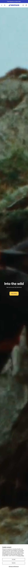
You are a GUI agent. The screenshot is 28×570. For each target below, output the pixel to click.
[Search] (4, 5)
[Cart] (26, 5)
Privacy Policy (20, 555)
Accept (13, 559)
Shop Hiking (14, 293)
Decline (13, 563)
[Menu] (1, 5)
